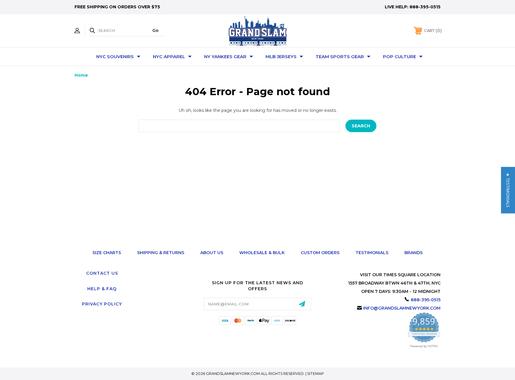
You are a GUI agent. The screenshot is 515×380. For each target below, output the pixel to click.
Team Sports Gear (340, 56)
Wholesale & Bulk (262, 252)
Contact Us (102, 273)
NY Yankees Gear (225, 56)
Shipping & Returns (160, 252)
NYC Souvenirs (115, 56)
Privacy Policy (102, 304)
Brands (413, 252)
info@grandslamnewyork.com (401, 308)
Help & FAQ (102, 288)
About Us (211, 252)
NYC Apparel (169, 56)
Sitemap (315, 373)
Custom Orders (320, 252)
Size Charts (106, 252)
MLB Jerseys (281, 56)
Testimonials (372, 252)
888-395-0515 (424, 7)
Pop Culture (399, 56)
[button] (508, 190)
